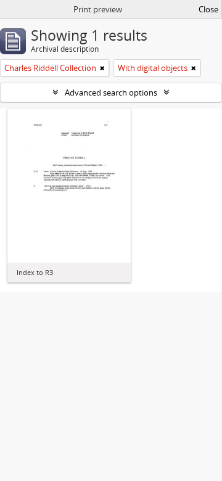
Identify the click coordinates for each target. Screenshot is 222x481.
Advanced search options (111, 92)
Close (208, 9)
